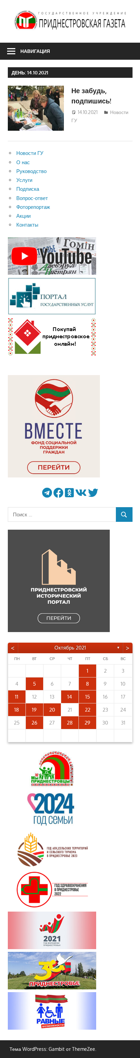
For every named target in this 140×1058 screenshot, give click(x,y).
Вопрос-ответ (32, 198)
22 (87, 709)
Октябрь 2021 (70, 647)
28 (70, 722)
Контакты (27, 224)
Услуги (24, 180)
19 (34, 709)
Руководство (31, 171)
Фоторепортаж (33, 207)
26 (34, 722)
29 (87, 722)
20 (52, 709)
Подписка (27, 189)
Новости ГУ (29, 153)
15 (87, 697)
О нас (23, 162)
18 (16, 709)
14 (69, 697)
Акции (23, 216)
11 (16, 697)
